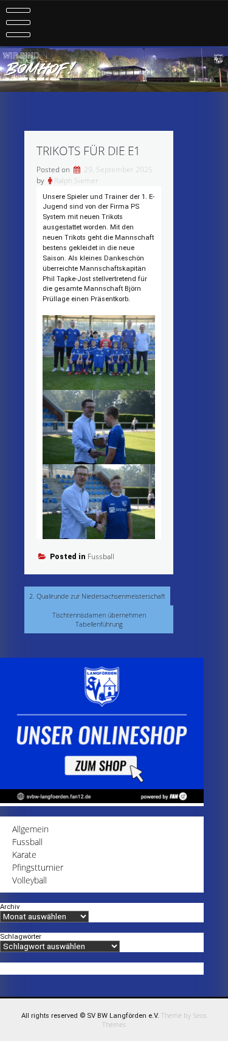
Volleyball (29, 880)
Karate (24, 854)
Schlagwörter (20, 937)
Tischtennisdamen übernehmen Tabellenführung (99, 619)
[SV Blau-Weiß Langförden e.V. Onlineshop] (102, 800)
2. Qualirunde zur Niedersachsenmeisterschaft (97, 596)
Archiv (9, 907)
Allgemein (30, 829)
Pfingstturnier (37, 867)
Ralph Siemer (76, 180)
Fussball (101, 556)
